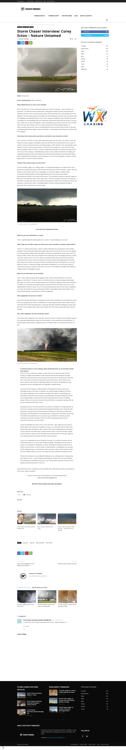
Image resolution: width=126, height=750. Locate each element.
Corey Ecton (25, 542)
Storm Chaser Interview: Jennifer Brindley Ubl (37, 620)
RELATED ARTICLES (23, 588)
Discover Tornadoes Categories (91, 42)
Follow (106, 35)
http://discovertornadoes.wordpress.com (38, 576)
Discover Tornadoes (24, 39)
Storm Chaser (25, 27)
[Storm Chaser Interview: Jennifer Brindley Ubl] (26, 518)
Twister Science (92, 744)
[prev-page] (18, 610)
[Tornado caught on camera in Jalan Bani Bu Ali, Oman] (67, 596)
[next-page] (21, 610)
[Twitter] (23, 43)
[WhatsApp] (30, 43)
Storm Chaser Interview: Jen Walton (50, 484)
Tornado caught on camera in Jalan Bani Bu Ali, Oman (67, 691)
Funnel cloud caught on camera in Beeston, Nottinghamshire (66, 709)
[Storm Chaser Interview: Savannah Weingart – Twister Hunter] (21, 703)
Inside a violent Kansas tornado (67, 564)
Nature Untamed (40, 542)
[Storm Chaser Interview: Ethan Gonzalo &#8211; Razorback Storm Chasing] (67, 518)
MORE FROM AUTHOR (39, 588)
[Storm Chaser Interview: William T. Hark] (21, 695)
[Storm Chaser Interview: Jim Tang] (46, 518)
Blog (98, 744)
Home (18, 24)
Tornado (31, 27)
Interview (24, 24)
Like (107, 31)
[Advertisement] (76, 9)
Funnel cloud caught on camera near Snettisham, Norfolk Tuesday (67, 700)
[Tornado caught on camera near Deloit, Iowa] (26, 596)
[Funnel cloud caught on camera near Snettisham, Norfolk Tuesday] (53, 701)
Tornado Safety (83, 744)
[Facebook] (19, 43)
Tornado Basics (74, 744)
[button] (107, 20)
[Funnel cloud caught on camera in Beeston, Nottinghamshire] (53, 709)
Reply (24, 629)
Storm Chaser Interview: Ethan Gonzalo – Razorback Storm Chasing (66, 528)
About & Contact (105, 744)
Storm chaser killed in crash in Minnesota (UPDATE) (25, 564)
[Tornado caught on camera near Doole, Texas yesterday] (47, 596)
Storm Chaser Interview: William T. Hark (34, 694)
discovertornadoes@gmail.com (48, 478)
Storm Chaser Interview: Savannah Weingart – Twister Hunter (34, 702)
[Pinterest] (27, 43)
